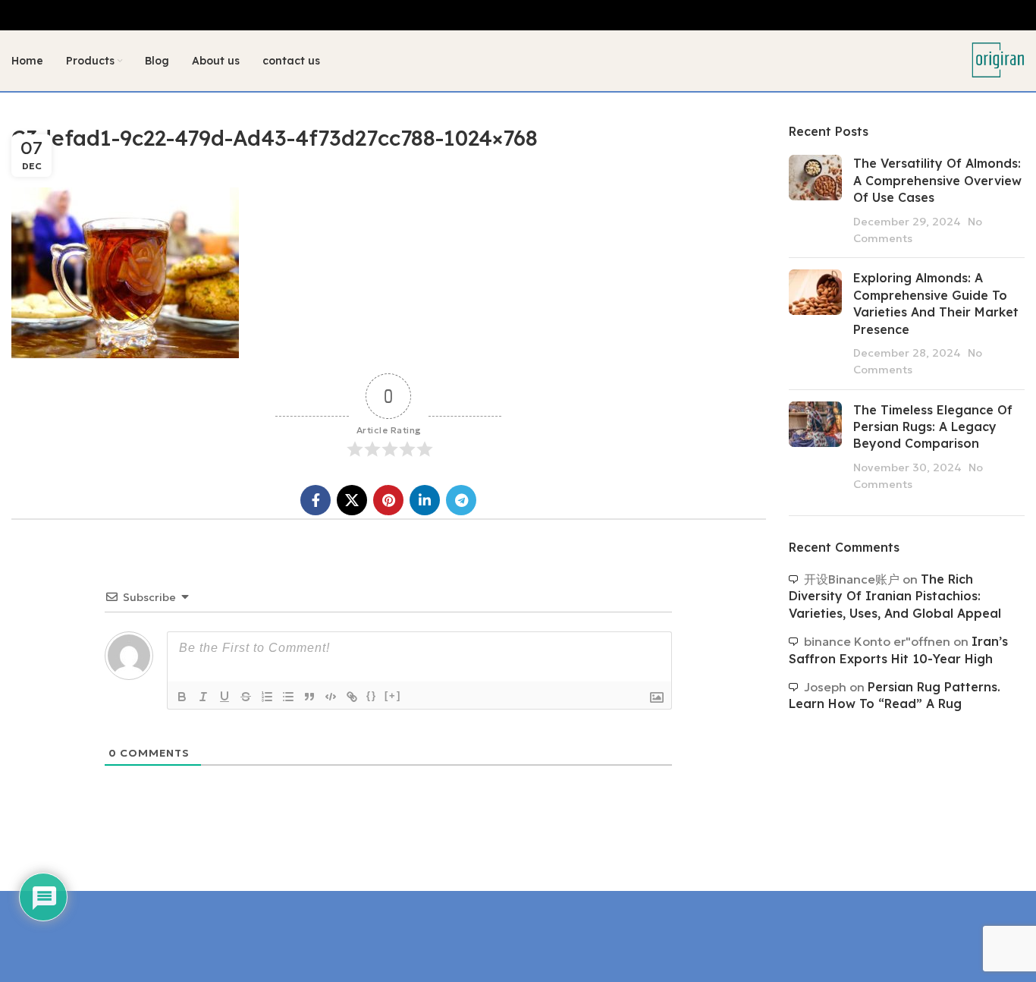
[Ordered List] (267, 697)
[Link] (352, 697)
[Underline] (224, 697)
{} (371, 695)
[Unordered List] (288, 697)
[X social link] (352, 500)
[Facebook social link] (315, 500)
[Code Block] (330, 697)
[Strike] (245, 697)
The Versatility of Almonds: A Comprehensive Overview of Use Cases (937, 180)
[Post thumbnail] (815, 200)
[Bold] (182, 697)
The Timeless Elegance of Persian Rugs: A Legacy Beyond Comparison (932, 427)
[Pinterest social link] (388, 500)
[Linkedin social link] (425, 500)
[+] (393, 695)
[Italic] (203, 697)
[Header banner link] (518, 15)
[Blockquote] (309, 697)
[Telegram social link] (461, 500)
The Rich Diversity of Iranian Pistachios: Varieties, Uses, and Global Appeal (895, 596)
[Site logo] (998, 59)
